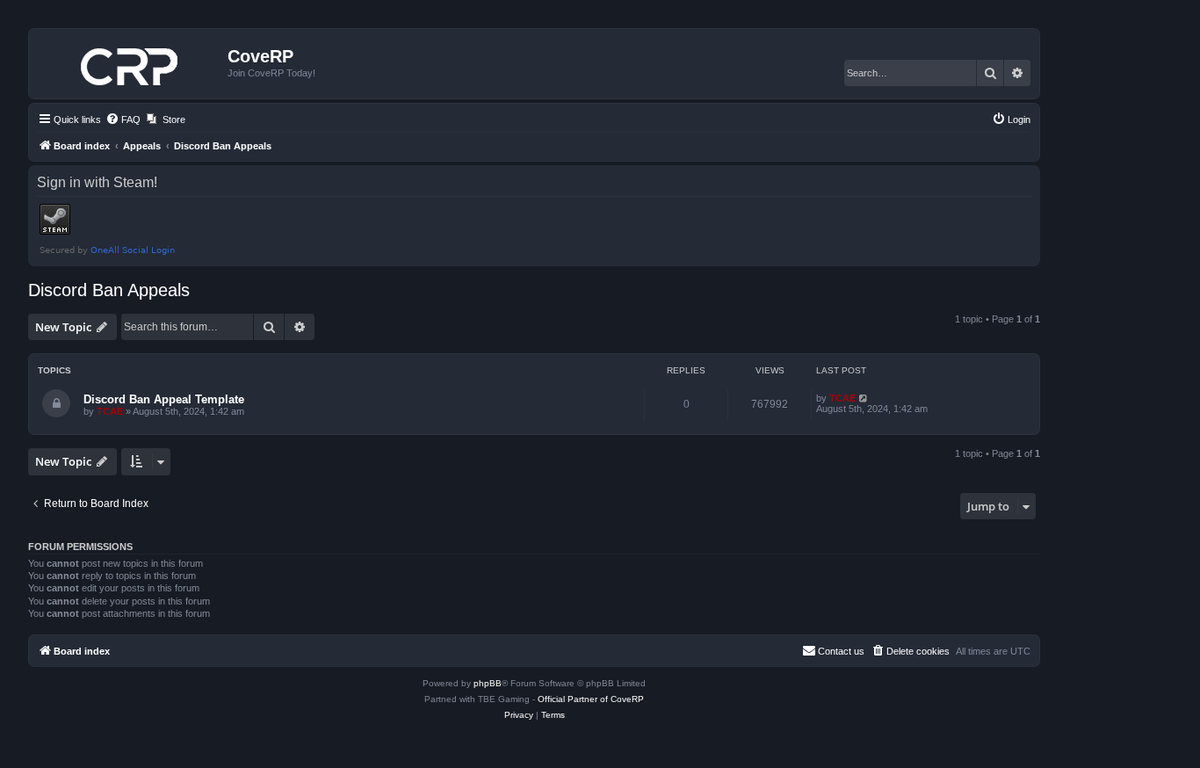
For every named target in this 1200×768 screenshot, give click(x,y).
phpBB (487, 683)
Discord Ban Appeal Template (163, 399)
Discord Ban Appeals (109, 290)
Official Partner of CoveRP (591, 699)
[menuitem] (123, 119)
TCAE (110, 411)
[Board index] (130, 63)
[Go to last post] (864, 398)
